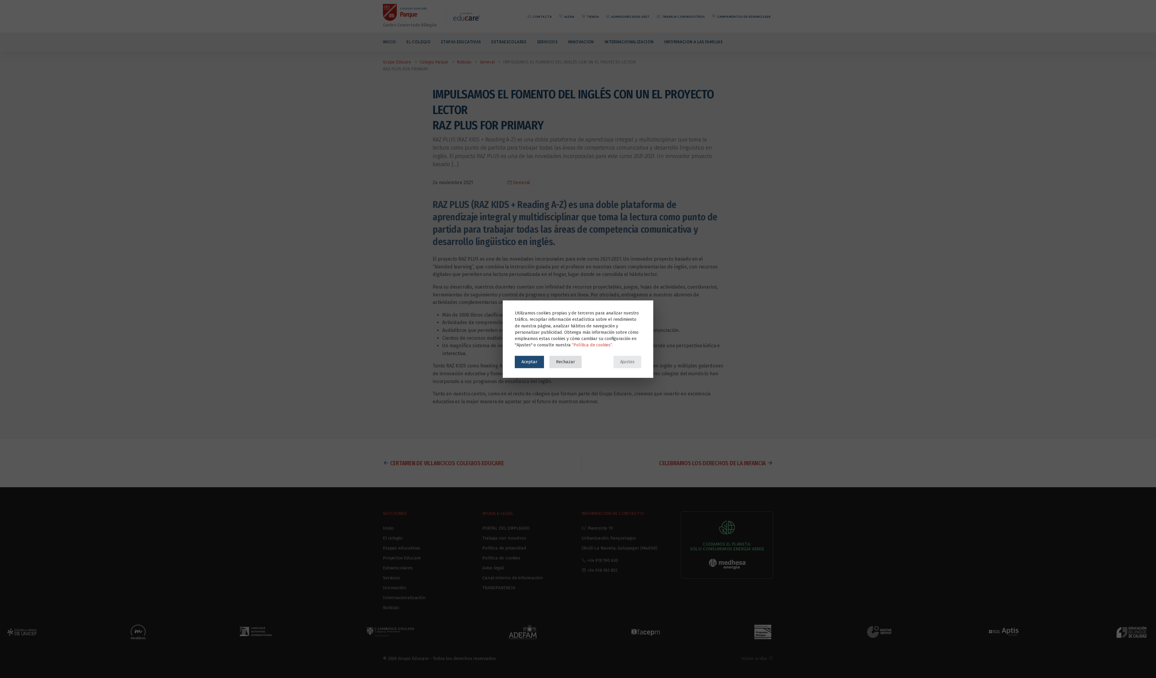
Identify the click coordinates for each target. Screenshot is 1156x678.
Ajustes (627, 361)
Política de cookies (501, 558)
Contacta (542, 17)
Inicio (389, 42)
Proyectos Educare (402, 558)
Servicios (547, 42)
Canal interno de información (512, 577)
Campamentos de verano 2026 (743, 17)
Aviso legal (493, 568)
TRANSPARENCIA (498, 587)
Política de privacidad (504, 548)
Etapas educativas (461, 42)
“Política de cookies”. (592, 345)
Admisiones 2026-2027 (630, 17)
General (521, 182)
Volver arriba (755, 658)
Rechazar (565, 361)
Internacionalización (629, 42)
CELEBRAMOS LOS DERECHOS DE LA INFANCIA (712, 463)
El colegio (418, 42)
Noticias (391, 607)
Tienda (592, 17)
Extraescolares (508, 42)
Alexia (568, 17)
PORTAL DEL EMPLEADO (506, 528)
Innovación (581, 42)
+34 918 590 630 (602, 560)
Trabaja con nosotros (683, 17)
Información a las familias (693, 42)
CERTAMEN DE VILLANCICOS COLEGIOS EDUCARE (447, 463)
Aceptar (529, 361)
